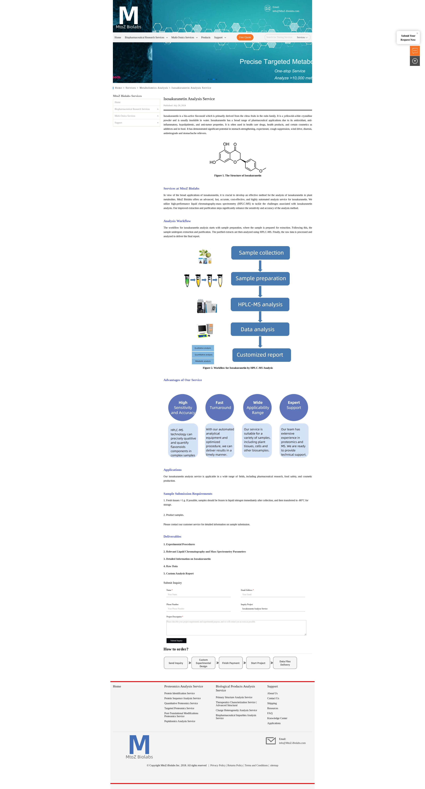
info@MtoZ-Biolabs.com (286, 11)
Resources (272, 708)
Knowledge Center (277, 718)
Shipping (272, 703)
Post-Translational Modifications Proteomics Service (181, 715)
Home (119, 88)
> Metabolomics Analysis (153, 88)
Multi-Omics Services (125, 116)
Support (118, 122)
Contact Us (273, 698)
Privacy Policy (218, 765)
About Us (272, 693)
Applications (274, 723)
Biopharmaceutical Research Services (132, 109)
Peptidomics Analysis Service (179, 721)
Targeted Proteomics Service (179, 708)
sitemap (274, 765)
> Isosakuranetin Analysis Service (190, 88)
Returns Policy (235, 765)
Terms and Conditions (256, 765)
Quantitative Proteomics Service (181, 703)
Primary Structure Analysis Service (234, 697)
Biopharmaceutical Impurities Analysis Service (236, 717)
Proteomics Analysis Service (183, 686)
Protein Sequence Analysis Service (182, 698)
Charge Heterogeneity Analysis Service (236, 710)
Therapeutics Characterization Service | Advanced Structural (236, 704)
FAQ (270, 713)
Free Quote (245, 37)
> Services (130, 88)
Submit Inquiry (176, 640)
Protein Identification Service (179, 693)
